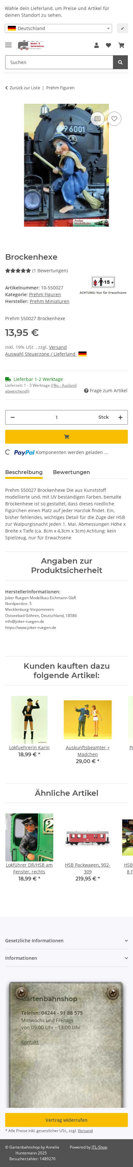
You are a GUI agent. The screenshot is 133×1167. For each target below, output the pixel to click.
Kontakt (29, 1042)
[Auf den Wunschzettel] (114, 119)
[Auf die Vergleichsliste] (97, 119)
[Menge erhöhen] (120, 417)
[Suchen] (120, 62)
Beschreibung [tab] (24, 472)
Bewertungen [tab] (71, 472)
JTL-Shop (99, 1147)
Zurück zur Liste (25, 88)
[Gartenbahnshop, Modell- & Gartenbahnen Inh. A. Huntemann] (31, 45)
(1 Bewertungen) (50, 270)
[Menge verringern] (12, 417)
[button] (96, 45)
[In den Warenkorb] (66, 437)
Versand (58, 347)
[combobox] (58, 28)
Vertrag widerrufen (66, 1120)
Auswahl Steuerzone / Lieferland (41, 354)
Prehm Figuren (45, 294)
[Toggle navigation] (8, 42)
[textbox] (58, 28)
